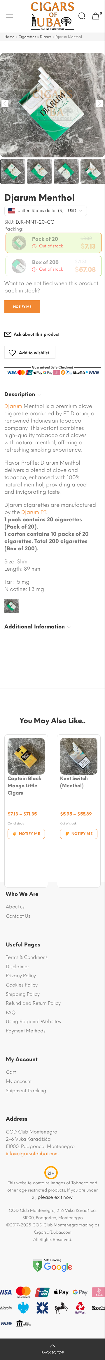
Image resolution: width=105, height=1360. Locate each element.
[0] (95, 16)
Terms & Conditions (27, 957)
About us (15, 907)
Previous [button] (5, 103)
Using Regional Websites (33, 1021)
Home (9, 37)
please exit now (55, 1197)
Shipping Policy (23, 994)
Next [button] (100, 103)
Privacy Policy (21, 975)
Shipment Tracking (26, 1090)
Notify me (22, 307)
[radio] (54, 243)
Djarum (46, 37)
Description (19, 394)
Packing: (14, 229)
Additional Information (34, 627)
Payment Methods (26, 1031)
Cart (11, 1072)
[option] (52, 105)
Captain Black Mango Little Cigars (24, 786)
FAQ (10, 1012)
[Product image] (26, 756)
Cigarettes (27, 37)
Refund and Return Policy (33, 1003)
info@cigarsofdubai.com (32, 1153)
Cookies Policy (22, 985)
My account (19, 1081)
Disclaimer (17, 966)
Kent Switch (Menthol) (74, 782)
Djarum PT (33, 512)
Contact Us (18, 916)
